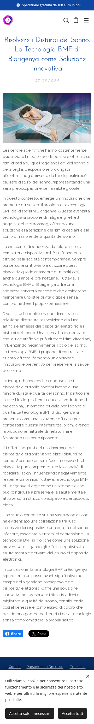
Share (16, 634)
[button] (65, 20)
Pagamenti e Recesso (45, 666)
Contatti (15, 666)
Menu (86, 20)
